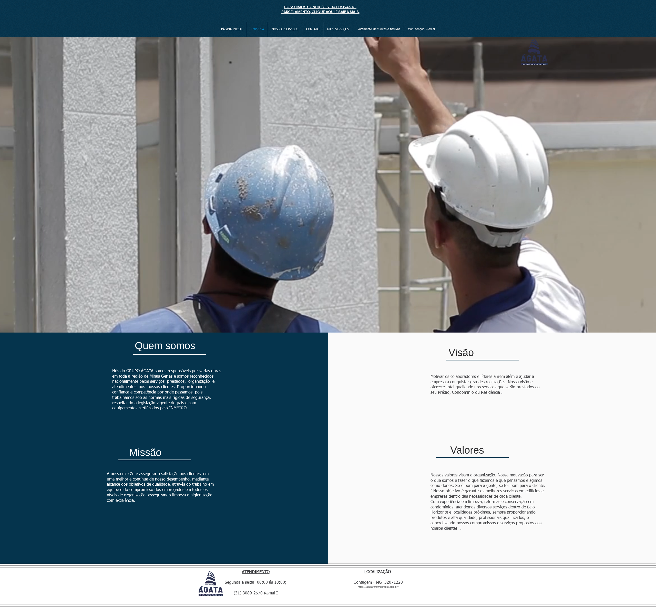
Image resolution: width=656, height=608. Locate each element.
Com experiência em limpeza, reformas (465, 502)
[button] (285, 29)
